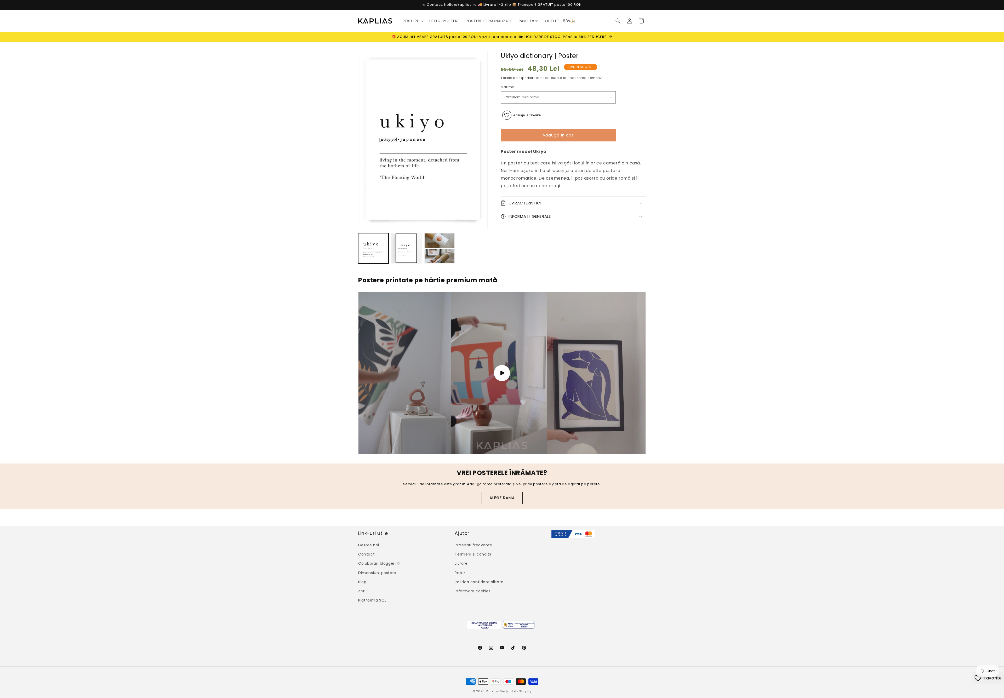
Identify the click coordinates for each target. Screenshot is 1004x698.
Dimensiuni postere (377, 572)
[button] (413, 20)
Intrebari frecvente (473, 545)
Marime (507, 86)
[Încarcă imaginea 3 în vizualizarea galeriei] (439, 248)
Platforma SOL (372, 600)
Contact (366, 554)
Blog (362, 582)
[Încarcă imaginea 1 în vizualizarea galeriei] (373, 248)
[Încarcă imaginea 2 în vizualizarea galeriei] (406, 248)
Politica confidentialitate (479, 582)
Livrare (461, 563)
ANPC (363, 591)
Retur (460, 572)
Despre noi (368, 545)
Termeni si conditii (473, 554)
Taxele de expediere (518, 78)
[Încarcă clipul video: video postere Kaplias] (502, 373)
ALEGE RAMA (502, 497)
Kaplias (492, 691)
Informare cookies (472, 591)
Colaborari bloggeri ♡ (379, 563)
